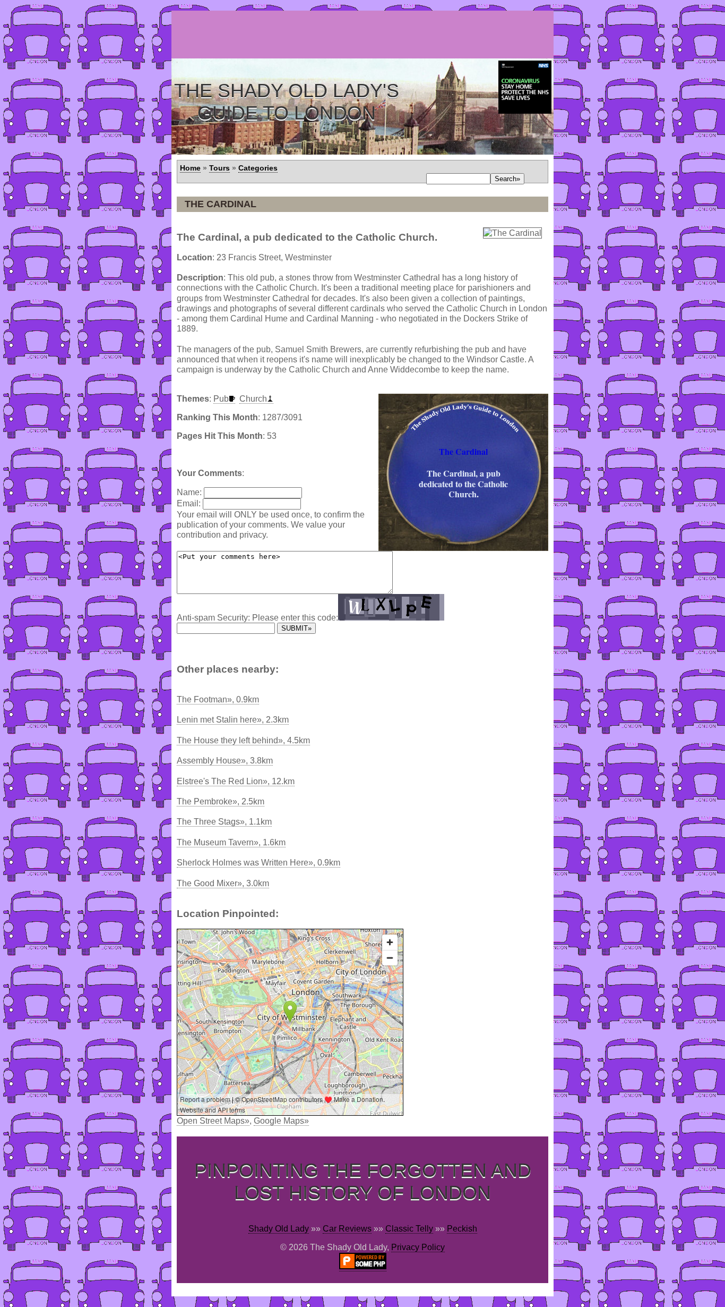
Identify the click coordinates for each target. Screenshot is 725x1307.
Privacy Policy (418, 1247)
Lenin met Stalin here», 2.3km (233, 719)
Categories (258, 168)
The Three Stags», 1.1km (224, 821)
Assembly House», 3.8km (225, 760)
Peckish (462, 1228)
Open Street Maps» (213, 1120)
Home (190, 168)
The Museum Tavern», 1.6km (231, 842)
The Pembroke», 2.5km (220, 801)
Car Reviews (347, 1228)
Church (253, 398)
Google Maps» (281, 1120)
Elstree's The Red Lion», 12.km (236, 781)
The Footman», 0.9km (218, 699)
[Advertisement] (364, 34)
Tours (219, 168)
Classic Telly (409, 1228)
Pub (221, 398)
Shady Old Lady (278, 1228)
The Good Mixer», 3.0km (223, 883)
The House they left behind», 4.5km (243, 740)
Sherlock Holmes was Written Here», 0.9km (258, 862)
